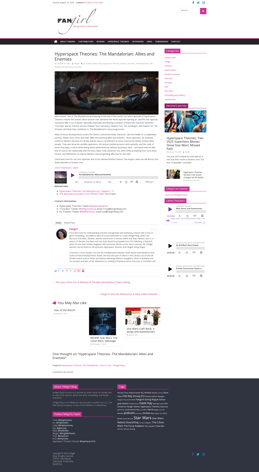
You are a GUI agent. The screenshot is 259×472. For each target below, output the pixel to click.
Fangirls (161, 396)
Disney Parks (170, 57)
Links (149, 41)
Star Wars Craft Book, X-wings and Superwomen (141, 330)
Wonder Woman (123, 429)
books (154, 392)
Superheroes (170, 99)
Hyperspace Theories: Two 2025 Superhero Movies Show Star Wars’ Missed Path (185, 143)
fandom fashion (151, 396)
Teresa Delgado (145, 423)
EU (143, 396)
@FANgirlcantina (87, 208)
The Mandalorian (142, 63)
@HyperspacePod (99, 206)
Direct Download (62, 167)
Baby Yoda (97, 63)
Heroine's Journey (172, 74)
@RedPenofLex (87, 211)
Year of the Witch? (64, 310)
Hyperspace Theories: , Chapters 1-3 (86, 191)
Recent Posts (69, 223)
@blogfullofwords (67, 433)
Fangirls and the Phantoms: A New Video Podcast (130, 294)
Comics (160, 393)
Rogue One (158, 413)
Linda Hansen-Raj (132, 410)
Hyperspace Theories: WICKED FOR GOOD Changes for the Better (193, 175)
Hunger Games (133, 406)
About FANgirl (67, 41)
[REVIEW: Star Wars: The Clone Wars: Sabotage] (102, 309)
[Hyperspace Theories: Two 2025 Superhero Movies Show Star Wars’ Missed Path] (185, 112)
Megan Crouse (159, 410)
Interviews (138, 41)
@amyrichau (62, 438)
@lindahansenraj (65, 425)
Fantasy (168, 66)
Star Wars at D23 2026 (93, 2)
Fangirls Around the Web (126, 400)
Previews (168, 82)
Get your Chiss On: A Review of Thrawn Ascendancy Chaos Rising (91, 282)
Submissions (161, 41)
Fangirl (77, 63)
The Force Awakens (134, 425)
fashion (162, 399)
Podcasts (169, 78)
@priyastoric (63, 436)
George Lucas (158, 403)
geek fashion (123, 403)
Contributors (85, 41)
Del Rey (127, 396)
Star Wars (131, 63)
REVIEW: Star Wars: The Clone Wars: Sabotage (103, 339)
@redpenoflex (62, 422)
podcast (123, 63)
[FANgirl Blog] (56, 41)
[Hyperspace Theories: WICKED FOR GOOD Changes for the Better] (173, 171)
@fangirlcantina (65, 420)
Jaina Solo (121, 410)
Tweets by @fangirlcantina (176, 195)
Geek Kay (145, 403)
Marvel (150, 409)
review (146, 413)
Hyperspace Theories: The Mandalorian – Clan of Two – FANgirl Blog (93, 365)
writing (132, 429)
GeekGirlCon (134, 404)
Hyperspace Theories (118, 41)
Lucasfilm (143, 410)
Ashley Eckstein (135, 393)
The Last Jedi (149, 426)
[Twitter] (155, 229)
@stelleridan (63, 430)
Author (58, 223)
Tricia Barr (78, 67)
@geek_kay (62, 428)
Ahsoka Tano (122, 392)
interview (164, 406)
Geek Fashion (170, 70)
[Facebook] (151, 229)
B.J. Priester (87, 63)
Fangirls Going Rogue (147, 399)
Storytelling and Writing (175, 95)
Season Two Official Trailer (81, 193)
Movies (120, 413)
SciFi (166, 87)
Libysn (75, 167)
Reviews (101, 41)
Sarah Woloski (128, 419)
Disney (137, 396)
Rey (152, 413)
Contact (175, 41)
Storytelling (132, 422)
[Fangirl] (61, 230)
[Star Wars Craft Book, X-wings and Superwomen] (143, 309)
